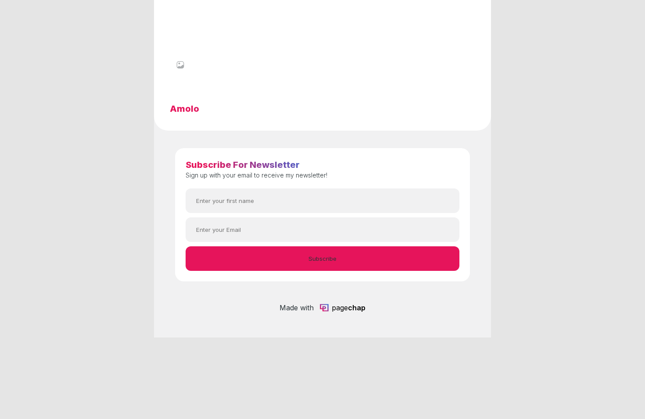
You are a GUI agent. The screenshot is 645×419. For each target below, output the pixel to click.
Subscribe (322, 258)
